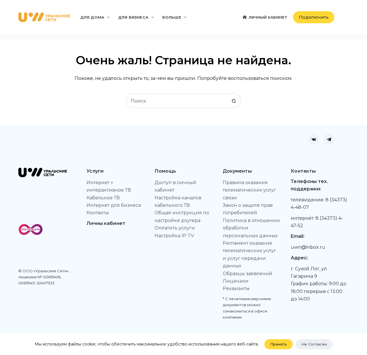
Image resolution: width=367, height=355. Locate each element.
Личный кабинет (268, 17)
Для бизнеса (133, 17)
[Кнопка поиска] (234, 101)
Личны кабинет (106, 223)
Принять (278, 344)
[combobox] (176, 101)
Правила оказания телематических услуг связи (249, 190)
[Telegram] (328, 139)
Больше (171, 17)
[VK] (314, 139)
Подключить (314, 17)
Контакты (98, 212)
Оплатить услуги (175, 228)
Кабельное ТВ (103, 197)
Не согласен (314, 344)
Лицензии (236, 281)
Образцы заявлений (247, 273)
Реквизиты (236, 288)
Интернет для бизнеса (114, 205)
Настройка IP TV (174, 235)
